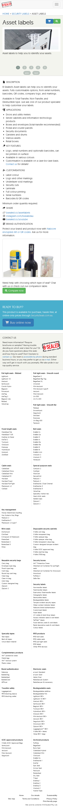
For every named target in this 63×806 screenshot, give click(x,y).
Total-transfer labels (40, 590)
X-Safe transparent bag (41, 534)
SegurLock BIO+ (39, 721)
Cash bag (5, 571)
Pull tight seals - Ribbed (11, 373)
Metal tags (5, 658)
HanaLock (36, 460)
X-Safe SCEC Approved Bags (12, 743)
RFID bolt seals (38, 637)
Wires (4, 547)
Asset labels (37, 612)
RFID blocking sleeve (9, 694)
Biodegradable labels (41, 600)
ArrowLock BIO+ (39, 724)
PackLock (36, 771)
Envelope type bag (9, 566)
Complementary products (12, 652)
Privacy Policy (52, 799)
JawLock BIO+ (38, 719)
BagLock (5, 389)
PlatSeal (36, 408)
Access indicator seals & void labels (46, 617)
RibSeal (4, 401)
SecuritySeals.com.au (42, 315)
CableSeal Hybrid (39, 750)
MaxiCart (36, 473)
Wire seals (6, 529)
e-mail (47, 359)
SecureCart (37, 476)
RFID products (39, 633)
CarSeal (4, 489)
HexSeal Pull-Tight (8, 484)
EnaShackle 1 (37, 760)
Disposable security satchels (45, 529)
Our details (35, 795)
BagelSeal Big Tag (39, 379)
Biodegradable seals (42, 688)
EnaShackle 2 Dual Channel (43, 484)
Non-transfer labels (40, 587)
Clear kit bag (6, 578)
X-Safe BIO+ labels (40, 731)
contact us (7, 356)
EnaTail (35, 763)
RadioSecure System (40, 680)
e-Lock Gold (37, 675)
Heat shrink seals (39, 496)
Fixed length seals (9, 429)
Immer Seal (37, 768)
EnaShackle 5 (38, 489)
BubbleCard (6, 680)
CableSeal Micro (8, 471)
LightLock (5, 376)
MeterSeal (5, 539)
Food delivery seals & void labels (45, 622)
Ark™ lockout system (9, 661)
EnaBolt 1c (36, 432)
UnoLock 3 (37, 457)
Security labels (20, 13)
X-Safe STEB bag (39, 554)
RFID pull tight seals (40, 642)
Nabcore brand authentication (44, 607)
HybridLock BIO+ (39, 711)
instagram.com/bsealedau (19, 215)
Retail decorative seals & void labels (46, 625)
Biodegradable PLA (40, 694)
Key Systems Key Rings (10, 515)
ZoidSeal (5, 455)
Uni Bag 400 (37, 420)
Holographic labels (40, 595)
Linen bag (5, 581)
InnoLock (5, 452)
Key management (9, 509)
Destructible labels (40, 597)
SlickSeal (36, 415)
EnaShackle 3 (38, 486)
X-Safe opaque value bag (42, 539)
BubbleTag (5, 675)
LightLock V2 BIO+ (39, 699)
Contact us (11, 164)
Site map (11, 799)
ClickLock (36, 755)
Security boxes (39, 560)
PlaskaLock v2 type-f (9, 523)
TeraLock (36, 423)
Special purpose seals (42, 465)
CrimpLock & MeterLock (10, 537)
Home (21, 795)
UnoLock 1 (37, 788)
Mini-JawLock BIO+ (40, 716)
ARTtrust (4, 682)
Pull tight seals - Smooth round (46, 373)
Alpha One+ (37, 677)
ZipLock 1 (36, 501)
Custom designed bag (10, 583)
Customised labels (40, 610)
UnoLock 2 (37, 455)
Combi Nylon (6, 386)
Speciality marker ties (41, 494)
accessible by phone (33, 356)
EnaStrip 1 (36, 781)
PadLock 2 (37, 481)
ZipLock (4, 586)
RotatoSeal (37, 773)
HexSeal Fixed (7, 481)
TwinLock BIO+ (38, 709)
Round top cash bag (9, 573)
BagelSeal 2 (37, 376)
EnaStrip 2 (36, 783)
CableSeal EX (6, 476)
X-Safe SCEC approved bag (43, 549)
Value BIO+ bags (39, 734)
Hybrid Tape (37, 791)
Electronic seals (39, 669)
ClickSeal (5, 534)
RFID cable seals (39, 639)
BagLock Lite (6, 399)
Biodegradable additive (41, 691)
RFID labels (37, 644)
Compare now (16, 290)
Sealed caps (37, 499)
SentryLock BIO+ (39, 704)
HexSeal (5, 479)
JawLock (36, 391)
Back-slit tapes (7, 639)
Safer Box (36, 578)
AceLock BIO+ (38, 701)
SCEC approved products (12, 740)
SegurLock (37, 413)
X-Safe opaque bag (40, 537)
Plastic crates (6, 663)
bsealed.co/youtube (17, 219)
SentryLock (5, 384)
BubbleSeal (6, 677)
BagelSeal (36, 745)
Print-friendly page (50, 801)
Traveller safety (8, 688)
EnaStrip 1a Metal (8, 437)
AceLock (5, 381)
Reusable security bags (11, 560)
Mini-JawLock (38, 386)
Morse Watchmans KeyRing (12, 513)
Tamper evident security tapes (44, 602)
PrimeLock (5, 391)
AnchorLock (6, 532)
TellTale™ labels (39, 620)
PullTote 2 (36, 576)
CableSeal (5, 468)
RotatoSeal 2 (6, 542)
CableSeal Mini (7, 473)
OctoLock (5, 445)
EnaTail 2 (5, 439)
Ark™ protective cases (10, 655)
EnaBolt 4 (36, 439)
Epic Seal (36, 765)
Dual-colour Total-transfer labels (44, 592)
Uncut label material (9, 642)
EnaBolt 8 (36, 450)
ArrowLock (37, 573)
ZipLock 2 (36, 504)
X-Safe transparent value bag (43, 542)
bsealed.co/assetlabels (18, 212)
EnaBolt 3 (36, 437)
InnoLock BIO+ (38, 714)
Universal (36, 384)
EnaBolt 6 (36, 447)
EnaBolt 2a (37, 434)
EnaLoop (5, 447)
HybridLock (6, 450)
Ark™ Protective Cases (41, 563)
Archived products (41, 740)
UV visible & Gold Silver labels (44, 615)
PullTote (36, 743)
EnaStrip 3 (36, 786)
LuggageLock (6, 691)
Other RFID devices (40, 647)
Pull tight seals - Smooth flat (44, 405)
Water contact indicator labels (44, 605)
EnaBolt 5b (37, 445)
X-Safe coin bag (39, 532)
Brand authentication (10, 669)
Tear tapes (5, 637)
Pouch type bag (7, 568)
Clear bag (5, 576)
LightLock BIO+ (38, 696)
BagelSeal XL (38, 381)
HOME (6, 13)
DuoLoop (36, 418)
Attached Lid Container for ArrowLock (47, 571)
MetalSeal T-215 (7, 434)
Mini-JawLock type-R (40, 389)
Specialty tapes (8, 633)
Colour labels (38, 628)
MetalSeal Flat (7, 432)
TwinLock (5, 442)
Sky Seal (36, 776)
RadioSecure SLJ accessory (43, 682)
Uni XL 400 (37, 399)
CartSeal (36, 471)
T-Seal (35, 778)
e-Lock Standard (39, 672)
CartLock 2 (37, 468)
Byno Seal (36, 748)
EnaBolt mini (37, 452)
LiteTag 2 (5, 396)
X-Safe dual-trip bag (40, 552)
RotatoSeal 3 (6, 544)
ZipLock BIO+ (38, 726)
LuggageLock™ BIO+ (40, 729)
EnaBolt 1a (36, 758)
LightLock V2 (6, 379)
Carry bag (5, 563)
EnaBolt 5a (37, 442)
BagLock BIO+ (38, 706)
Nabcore (5, 672)
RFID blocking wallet (9, 696)
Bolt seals (37, 429)
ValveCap (5, 404)
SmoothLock (37, 410)
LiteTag (4, 394)
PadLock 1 (36, 479)
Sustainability (52, 795)
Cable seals (6, 465)
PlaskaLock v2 (7, 486)
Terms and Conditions (30, 799)
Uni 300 (36, 396)
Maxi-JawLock (38, 394)
